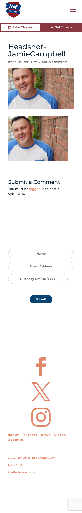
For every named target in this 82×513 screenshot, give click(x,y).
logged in (36, 189)
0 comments (58, 62)
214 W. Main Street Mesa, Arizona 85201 (31, 457)
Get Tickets (63, 27)
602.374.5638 (16, 464)
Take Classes (22, 27)
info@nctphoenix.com (21, 472)
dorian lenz (21, 62)
